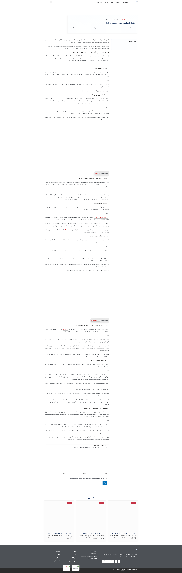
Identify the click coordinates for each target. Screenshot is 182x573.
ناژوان (75, 552)
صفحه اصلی (125, 2)
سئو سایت (65, 329)
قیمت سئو (97, 173)
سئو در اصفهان (72, 561)
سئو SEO (74, 558)
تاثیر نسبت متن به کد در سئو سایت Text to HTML (123, 534)
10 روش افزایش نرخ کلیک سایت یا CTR (91, 534)
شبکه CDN (67, 230)
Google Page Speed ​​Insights (101, 217)
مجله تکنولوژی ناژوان (125, 19)
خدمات (118, 2)
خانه (133, 19)
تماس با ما (99, 2)
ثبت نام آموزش (56, 561)
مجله (112, 2)
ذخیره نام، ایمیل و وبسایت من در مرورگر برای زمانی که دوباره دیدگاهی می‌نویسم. (87, 478)
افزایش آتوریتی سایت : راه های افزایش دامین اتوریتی (59, 534)
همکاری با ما (57, 558)
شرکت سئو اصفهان (95, 320)
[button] (51, 2)
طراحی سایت (54, 197)
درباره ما (106, 2)
